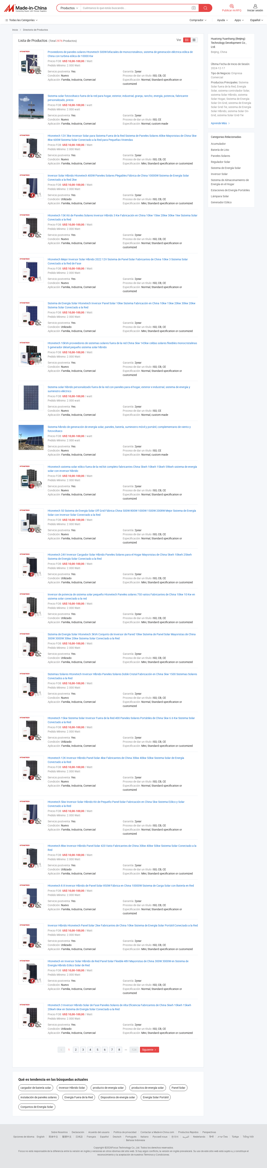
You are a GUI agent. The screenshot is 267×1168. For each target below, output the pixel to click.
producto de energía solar (108, 1087)
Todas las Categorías (22, 20)
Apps (238, 20)
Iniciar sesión (255, 10)
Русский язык (160, 1136)
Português (130, 1136)
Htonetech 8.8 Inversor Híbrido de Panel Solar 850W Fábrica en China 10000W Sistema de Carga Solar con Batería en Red (121, 885)
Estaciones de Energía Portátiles (230, 190)
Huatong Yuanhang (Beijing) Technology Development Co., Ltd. (228, 43)
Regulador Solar (220, 162)
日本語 (79, 1136)
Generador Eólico (221, 202)
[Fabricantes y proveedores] (25, 8)
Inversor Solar (219, 174)
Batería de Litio (220, 150)
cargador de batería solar (36, 1087)
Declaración (78, 1132)
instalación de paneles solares (39, 1097)
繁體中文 (67, 1136)
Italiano (145, 1136)
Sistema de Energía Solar (226, 168)
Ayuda (221, 20)
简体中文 (53, 1136)
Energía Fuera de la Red (79, 1097)
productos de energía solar (148, 1087)
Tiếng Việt (248, 1136)
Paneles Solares (220, 156)
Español (104, 1136)
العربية (186, 1136)
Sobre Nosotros (59, 1132)
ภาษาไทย (223, 1136)
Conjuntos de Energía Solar (37, 1107)
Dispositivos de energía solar (118, 1097)
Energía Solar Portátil (155, 1097)
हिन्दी (211, 1136)
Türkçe (235, 1136)
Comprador (196, 20)
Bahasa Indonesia (135, 1140)
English (41, 1136)
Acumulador (218, 143)
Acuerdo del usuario (98, 1132)
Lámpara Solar (220, 196)
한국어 (174, 1136)
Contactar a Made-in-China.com (157, 1132)
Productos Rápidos (188, 1132)
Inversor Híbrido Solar (72, 1087)
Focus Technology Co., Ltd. (126, 1147)
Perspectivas (209, 1132)
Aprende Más (221, 123)
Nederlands (199, 1136)
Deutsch (117, 1136)
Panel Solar (178, 1087)
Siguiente (149, 1049)
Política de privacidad (125, 1132)
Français (91, 1136)
